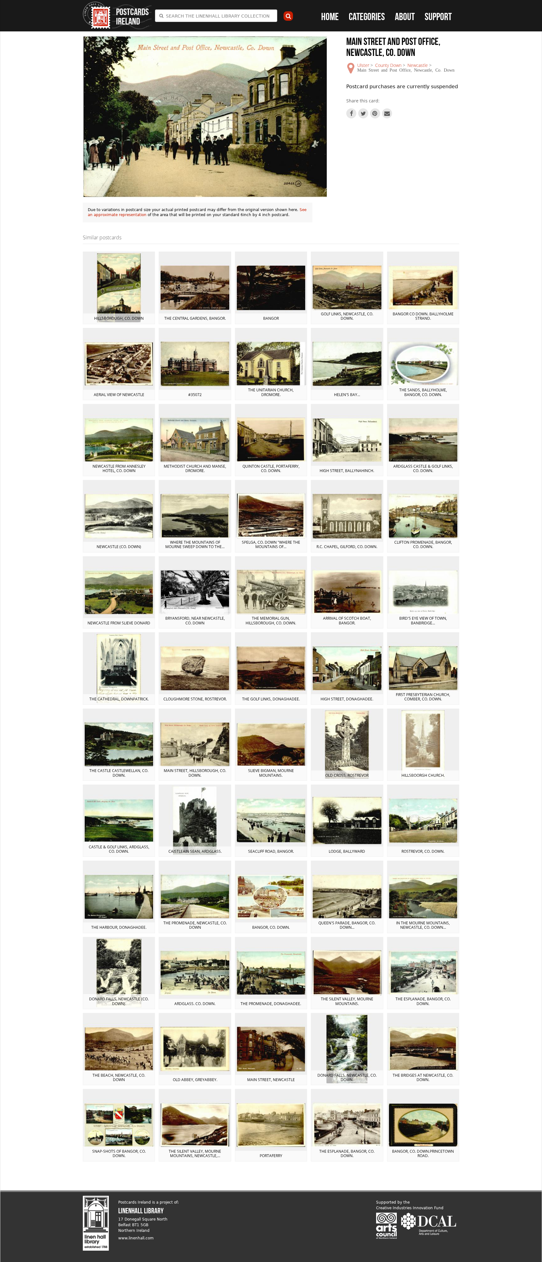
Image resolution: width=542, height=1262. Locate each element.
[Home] (96, 15)
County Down (388, 65)
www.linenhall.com (136, 1238)
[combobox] (216, 15)
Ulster (363, 65)
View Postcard (119, 288)
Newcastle (417, 65)
